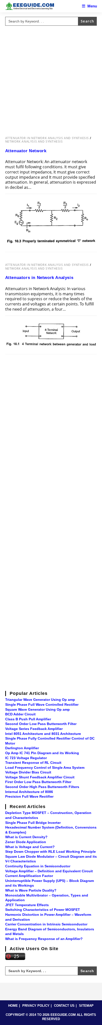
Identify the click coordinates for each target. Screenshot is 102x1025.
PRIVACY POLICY (36, 1005)
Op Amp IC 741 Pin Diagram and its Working (42, 753)
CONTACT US (64, 1005)
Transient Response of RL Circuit (33, 763)
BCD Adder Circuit (20, 714)
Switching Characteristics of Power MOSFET (42, 910)
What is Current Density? (26, 837)
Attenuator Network (26, 151)
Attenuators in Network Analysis (39, 277)
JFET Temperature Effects (27, 905)
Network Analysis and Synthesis (34, 141)
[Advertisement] (51, 78)
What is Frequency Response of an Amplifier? (44, 939)
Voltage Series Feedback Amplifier (34, 729)
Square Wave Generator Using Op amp (37, 709)
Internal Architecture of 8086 (29, 792)
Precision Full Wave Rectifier (29, 796)
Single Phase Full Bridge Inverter (33, 823)
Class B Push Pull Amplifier (28, 719)
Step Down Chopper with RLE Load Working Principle (50, 852)
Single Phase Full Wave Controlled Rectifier (41, 704)
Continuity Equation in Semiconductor (37, 866)
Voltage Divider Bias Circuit (28, 772)
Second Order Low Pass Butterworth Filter (40, 724)
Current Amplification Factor (29, 876)
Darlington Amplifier (22, 748)
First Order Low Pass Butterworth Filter (38, 782)
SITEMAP (86, 1005)
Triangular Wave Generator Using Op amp (40, 700)
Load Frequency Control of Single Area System (44, 767)
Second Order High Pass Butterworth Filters (42, 787)
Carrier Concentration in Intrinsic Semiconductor (46, 924)
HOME (13, 1005)
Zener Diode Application (25, 842)
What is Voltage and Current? (30, 847)
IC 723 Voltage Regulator (26, 758)
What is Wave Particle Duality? (30, 890)
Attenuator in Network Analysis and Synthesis (47, 138)
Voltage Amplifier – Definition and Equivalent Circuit (49, 871)
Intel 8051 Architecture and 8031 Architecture (43, 734)
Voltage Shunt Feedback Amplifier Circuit (40, 777)
